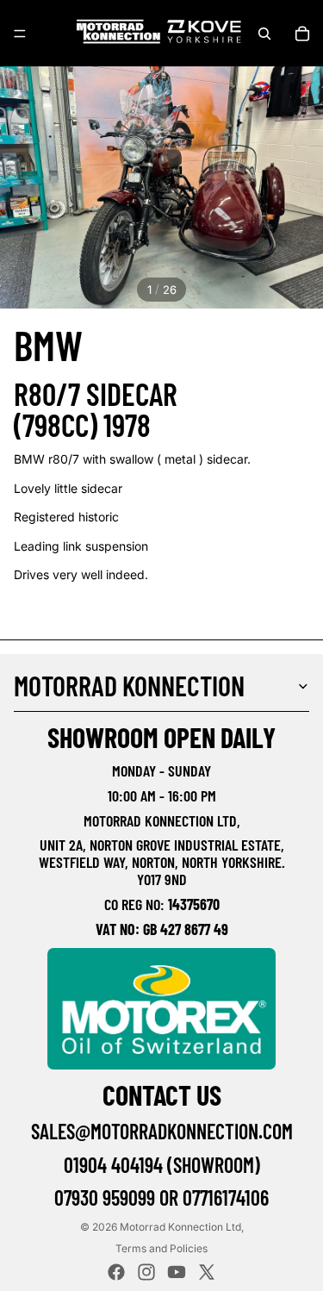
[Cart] (302, 34)
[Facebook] (116, 1272)
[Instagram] (146, 1272)
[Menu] (20, 33)
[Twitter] (206, 1272)
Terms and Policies (161, 1248)
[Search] (264, 34)
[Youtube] (176, 1272)
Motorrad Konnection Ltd (180, 1226)
